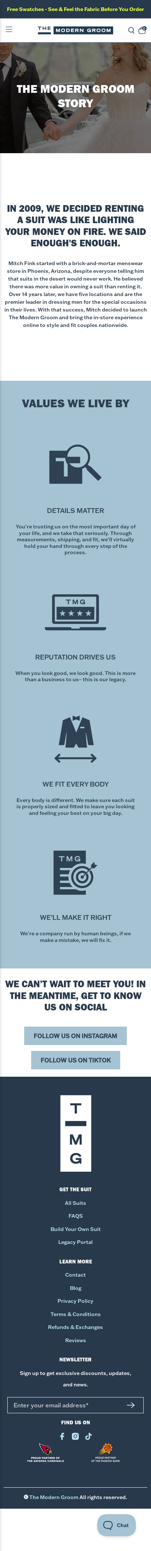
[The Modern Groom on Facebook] (62, 1438)
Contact (75, 1275)
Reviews (75, 1340)
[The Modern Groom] (75, 30)
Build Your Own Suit (76, 1229)
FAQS (76, 1216)
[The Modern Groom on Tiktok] (88, 1438)
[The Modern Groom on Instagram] (75, 1438)
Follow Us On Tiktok (76, 1060)
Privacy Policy (75, 1301)
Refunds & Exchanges (75, 1327)
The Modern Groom (53, 1497)
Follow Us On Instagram (75, 1036)
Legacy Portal (75, 1242)
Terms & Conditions (76, 1314)
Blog (75, 1288)
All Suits (75, 1203)
